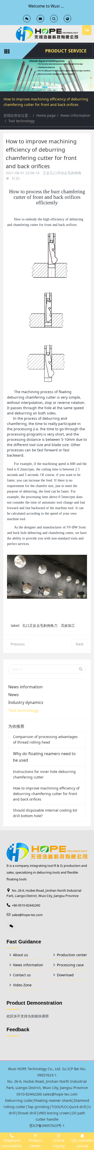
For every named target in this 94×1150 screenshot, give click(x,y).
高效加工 (68, 625)
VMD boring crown (54, 1113)
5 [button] (90, 91)
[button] (13, 90)
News (13, 694)
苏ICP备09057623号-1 (47, 1125)
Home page (46, 115)
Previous (18, 644)
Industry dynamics (25, 702)
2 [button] (90, 71)
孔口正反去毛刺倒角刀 (39, 625)
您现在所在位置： (18, 115)
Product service (65, 51)
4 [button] (90, 84)
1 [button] (90, 65)
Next (79, 644)
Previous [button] (2, 87)
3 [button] (90, 78)
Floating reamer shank (53, 1100)
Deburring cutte (18, 1100)
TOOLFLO (59, 1106)
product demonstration (34, 1003)
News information (75, 115)
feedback (18, 1029)
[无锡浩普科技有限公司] (47, 33)
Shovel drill (27, 1113)
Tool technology (21, 120)
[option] (47, 75)
